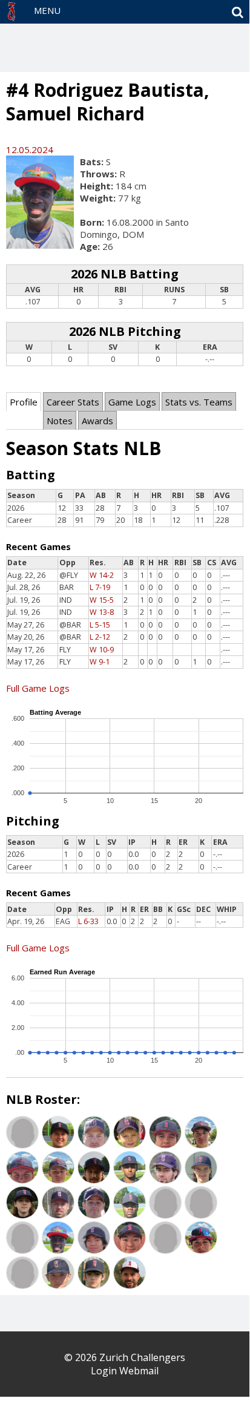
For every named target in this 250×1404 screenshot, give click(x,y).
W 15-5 (102, 600)
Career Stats (73, 402)
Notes (60, 421)
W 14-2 (102, 575)
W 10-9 (102, 650)
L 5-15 (100, 625)
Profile (24, 402)
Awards (97, 421)
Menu (47, 10)
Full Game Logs (38, 688)
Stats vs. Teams (198, 402)
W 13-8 (102, 612)
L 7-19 (100, 587)
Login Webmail (125, 1370)
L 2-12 (100, 637)
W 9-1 (100, 662)
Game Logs (132, 402)
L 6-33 (88, 921)
